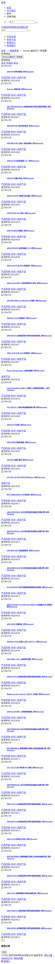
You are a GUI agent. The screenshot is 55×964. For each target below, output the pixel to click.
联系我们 (11, 45)
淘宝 (3, 63)
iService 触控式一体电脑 (35, 51)
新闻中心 (11, 42)
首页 (3, 51)
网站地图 (18, 958)
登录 (3, 2)
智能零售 (14, 51)
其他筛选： (6, 60)
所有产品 (11, 39)
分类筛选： (6, 53)
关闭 (4, 952)
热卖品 (9, 63)
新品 (16, 63)
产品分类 (11, 36)
